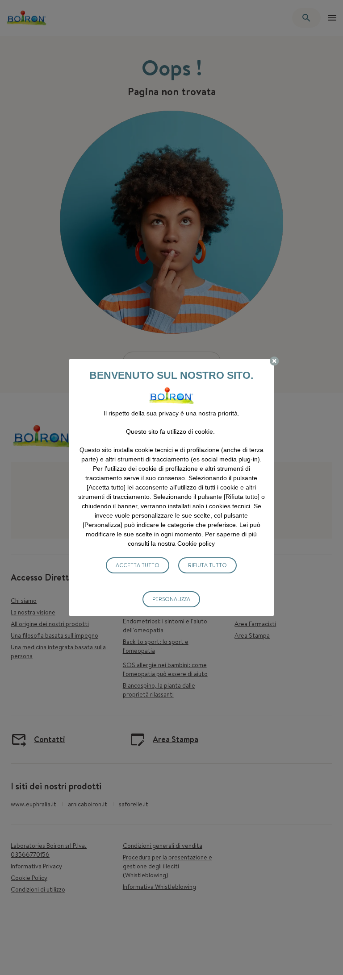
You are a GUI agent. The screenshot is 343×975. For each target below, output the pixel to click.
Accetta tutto (137, 565)
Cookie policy (196, 543)
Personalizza (171, 599)
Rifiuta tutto (207, 565)
